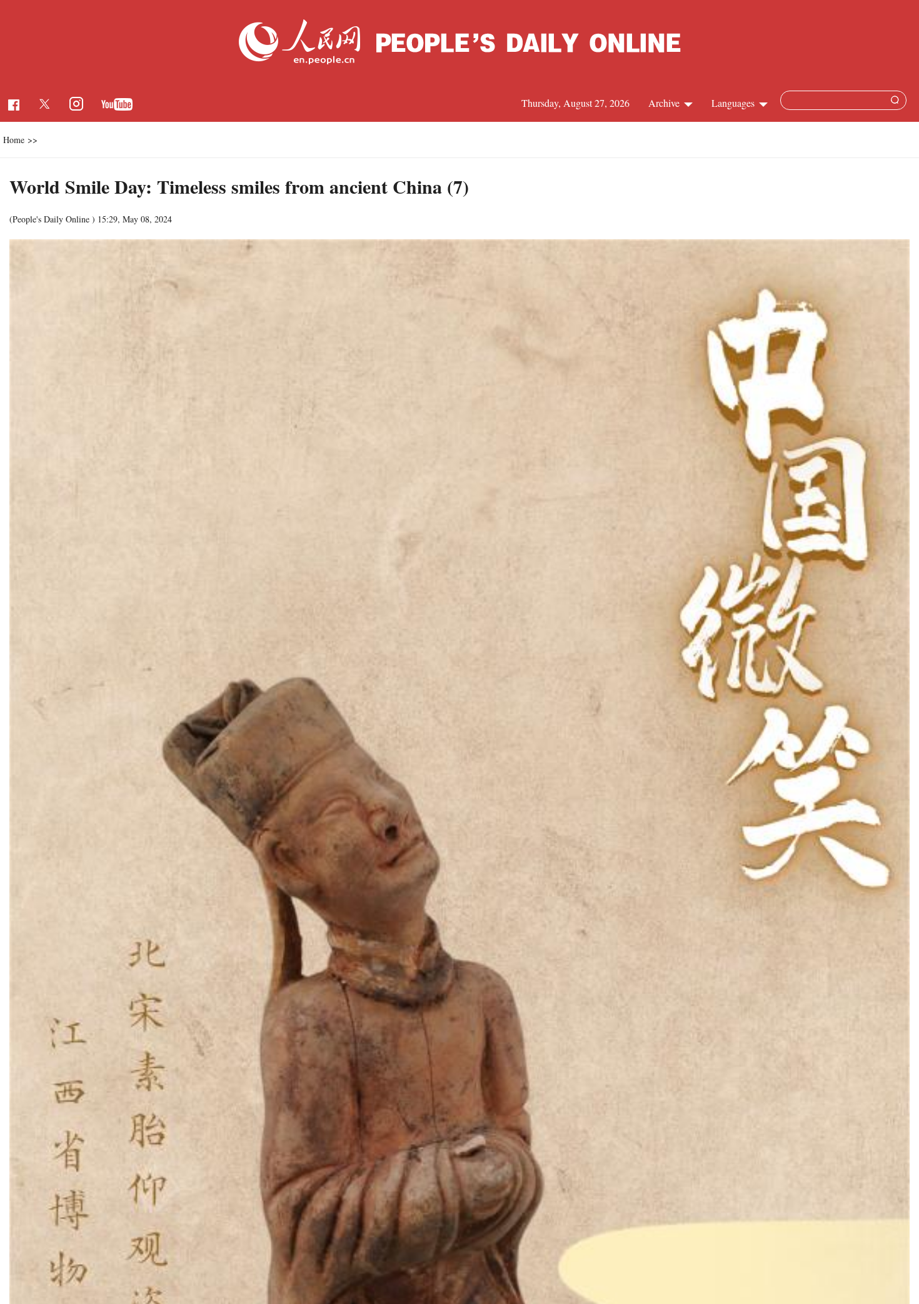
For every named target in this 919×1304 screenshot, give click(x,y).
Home (13, 140)
